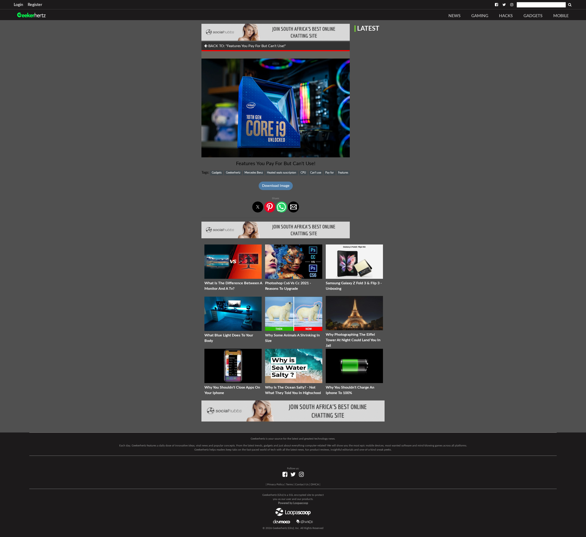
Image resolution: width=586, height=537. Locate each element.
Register (35, 5)
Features (343, 172)
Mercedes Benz (253, 172)
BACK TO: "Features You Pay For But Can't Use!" (246, 46)
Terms (289, 484)
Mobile (561, 16)
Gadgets (533, 16)
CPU (303, 172)
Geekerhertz (233, 172)
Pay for (329, 172)
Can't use (315, 172)
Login (18, 5)
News (454, 16)
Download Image (275, 186)
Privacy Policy (275, 484)
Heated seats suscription (281, 172)
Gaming (479, 16)
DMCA (315, 484)
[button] (257, 206)
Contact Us (302, 484)
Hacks (506, 16)
